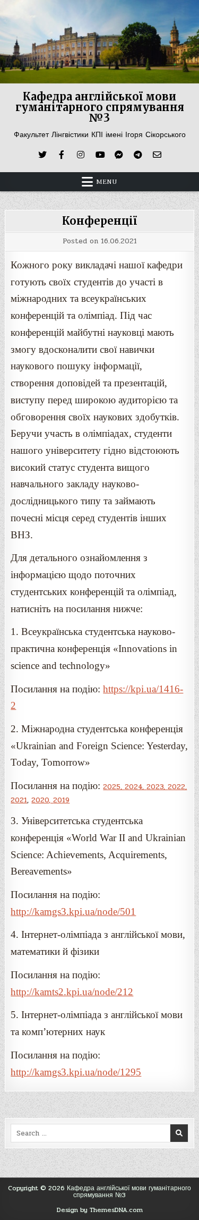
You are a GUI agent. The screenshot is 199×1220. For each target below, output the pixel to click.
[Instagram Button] (80, 154)
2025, (114, 787)
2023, (157, 787)
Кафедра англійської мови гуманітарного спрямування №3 (99, 107)
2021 (19, 800)
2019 (61, 800)
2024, (135, 787)
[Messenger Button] (118, 154)
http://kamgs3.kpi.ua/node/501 (73, 911)
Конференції (99, 220)
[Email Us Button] (157, 154)
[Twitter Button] (42, 154)
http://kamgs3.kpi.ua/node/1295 (76, 1072)
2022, (177, 787)
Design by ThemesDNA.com (100, 1210)
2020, (42, 800)
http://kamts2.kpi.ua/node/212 (72, 991)
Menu (106, 181)
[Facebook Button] (61, 154)
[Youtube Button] (99, 154)
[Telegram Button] (138, 154)
